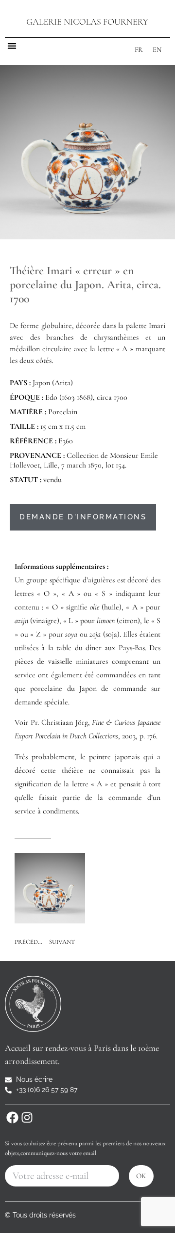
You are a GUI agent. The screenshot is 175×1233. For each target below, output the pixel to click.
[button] (12, 46)
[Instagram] (26, 1117)
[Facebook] (12, 1117)
